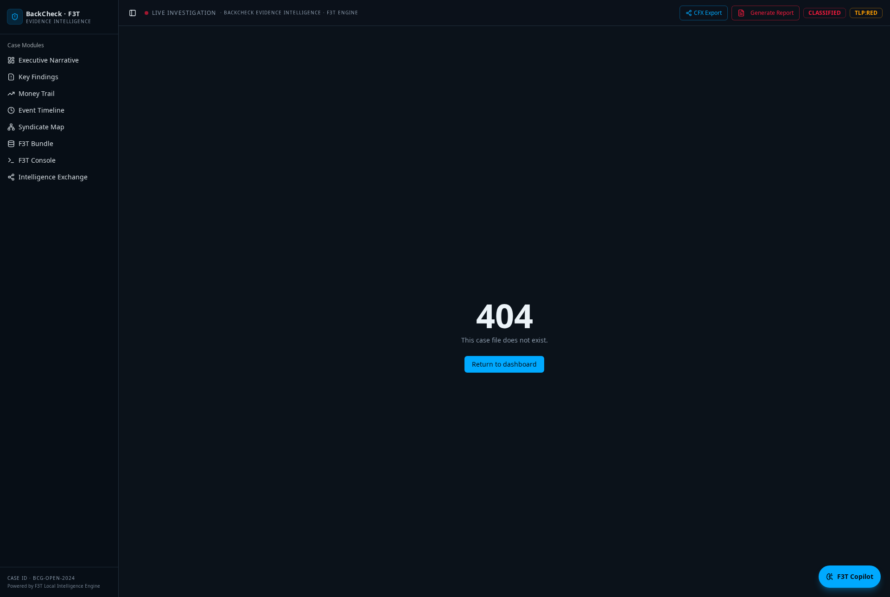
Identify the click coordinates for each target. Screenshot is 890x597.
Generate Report (772, 13)
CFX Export (708, 13)
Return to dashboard (504, 364)
